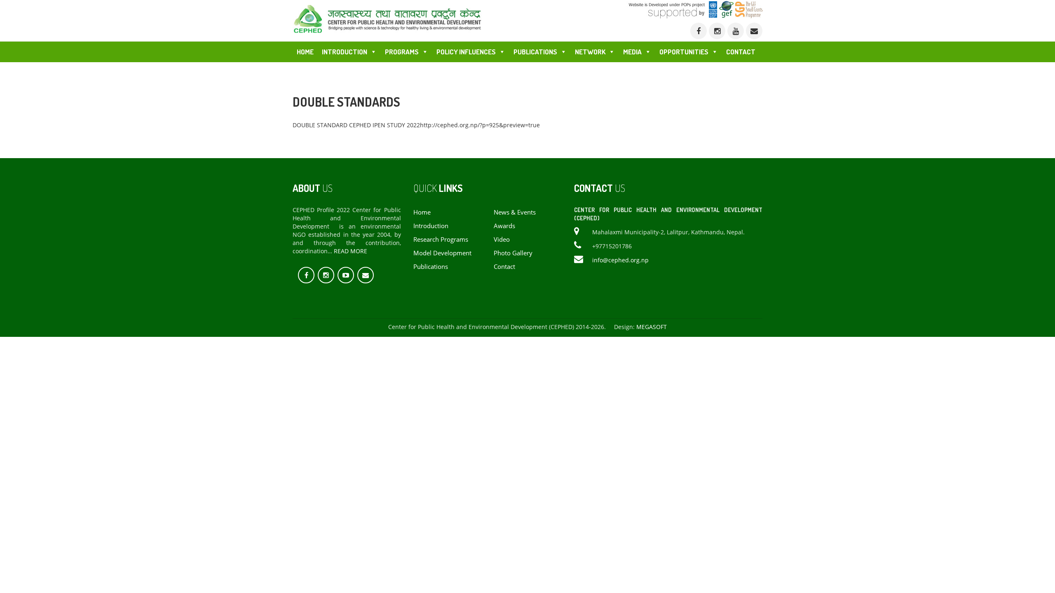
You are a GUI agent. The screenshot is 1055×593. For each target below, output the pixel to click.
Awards (504, 226)
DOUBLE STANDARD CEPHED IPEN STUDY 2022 (356, 125)
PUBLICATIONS (535, 51)
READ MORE (350, 251)
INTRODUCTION (344, 51)
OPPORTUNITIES (683, 51)
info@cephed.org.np (620, 260)
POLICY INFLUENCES (466, 51)
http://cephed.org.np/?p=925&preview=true (480, 125)
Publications (430, 266)
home (422, 212)
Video (502, 239)
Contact (740, 51)
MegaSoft (651, 327)
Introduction (430, 226)
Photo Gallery (513, 253)
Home (305, 51)
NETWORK (590, 51)
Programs (402, 51)
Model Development (442, 253)
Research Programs (440, 239)
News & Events (515, 212)
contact (504, 266)
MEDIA (632, 51)
